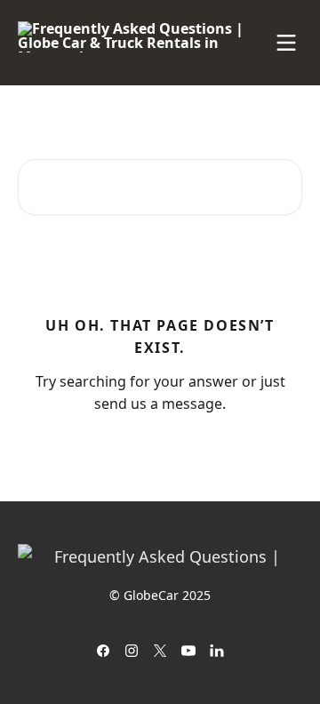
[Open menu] (286, 42)
